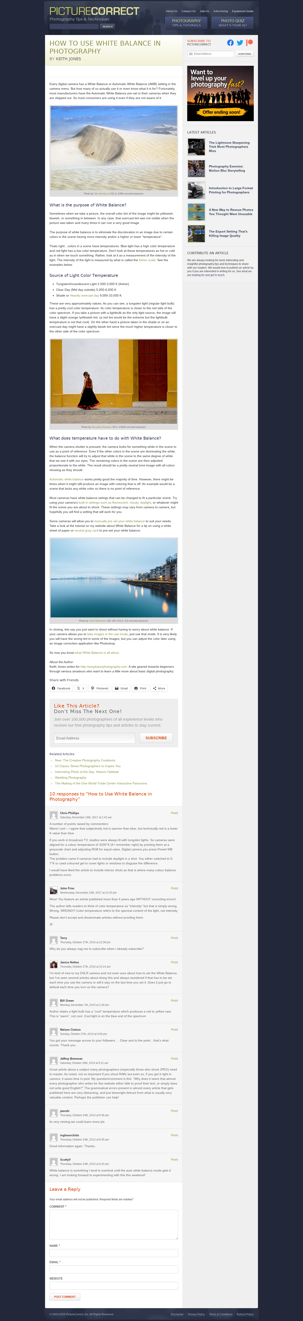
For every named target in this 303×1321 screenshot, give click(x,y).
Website (56, 1278)
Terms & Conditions (220, 1314)
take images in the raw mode (107, 634)
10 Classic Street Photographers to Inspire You (88, 766)
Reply (174, 813)
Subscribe (156, 738)
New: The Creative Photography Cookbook (85, 760)
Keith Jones (68, 58)
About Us (172, 11)
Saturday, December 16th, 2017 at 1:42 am (86, 817)
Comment (57, 1206)
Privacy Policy (196, 1314)
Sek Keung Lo (101, 193)
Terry (63, 938)
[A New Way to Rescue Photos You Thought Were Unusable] (198, 212)
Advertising (220, 11)
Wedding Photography (70, 777)
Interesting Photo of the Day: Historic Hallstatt (87, 772)
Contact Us (189, 11)
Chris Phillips (69, 813)
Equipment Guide (243, 11)
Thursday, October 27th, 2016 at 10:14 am (85, 966)
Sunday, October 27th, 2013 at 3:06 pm (83, 1034)
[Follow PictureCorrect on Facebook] (230, 45)
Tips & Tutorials (186, 23)
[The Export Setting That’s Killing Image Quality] (198, 234)
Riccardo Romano (101, 427)
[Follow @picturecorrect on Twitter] (240, 45)
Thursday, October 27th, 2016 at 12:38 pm (85, 942)
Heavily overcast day (84, 295)
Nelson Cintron (70, 1029)
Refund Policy (245, 1314)
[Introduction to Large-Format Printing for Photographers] (198, 190)
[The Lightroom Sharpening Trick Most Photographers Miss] (198, 147)
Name (54, 1245)
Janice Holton (69, 962)
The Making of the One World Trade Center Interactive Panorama (101, 783)
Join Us (204, 11)
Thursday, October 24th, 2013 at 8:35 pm (84, 1139)
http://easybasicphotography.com (104, 666)
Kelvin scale (147, 260)
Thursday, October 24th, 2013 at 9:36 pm (84, 1115)
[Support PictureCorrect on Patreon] (249, 45)
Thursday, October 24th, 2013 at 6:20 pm (84, 1164)
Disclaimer (177, 1314)
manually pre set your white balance (119, 521)
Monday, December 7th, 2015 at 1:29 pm (84, 1005)
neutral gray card (86, 530)
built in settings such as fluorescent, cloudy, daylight (115, 502)
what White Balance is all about (97, 652)
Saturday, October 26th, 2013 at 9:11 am (84, 1063)
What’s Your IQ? (233, 23)
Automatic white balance (66, 479)
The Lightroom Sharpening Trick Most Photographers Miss (229, 146)
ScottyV (65, 1159)
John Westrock (97, 620)
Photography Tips (61, 71)
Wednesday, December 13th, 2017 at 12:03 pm (88, 892)
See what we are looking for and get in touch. (219, 273)
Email (55, 1262)
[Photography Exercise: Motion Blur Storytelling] (198, 168)
